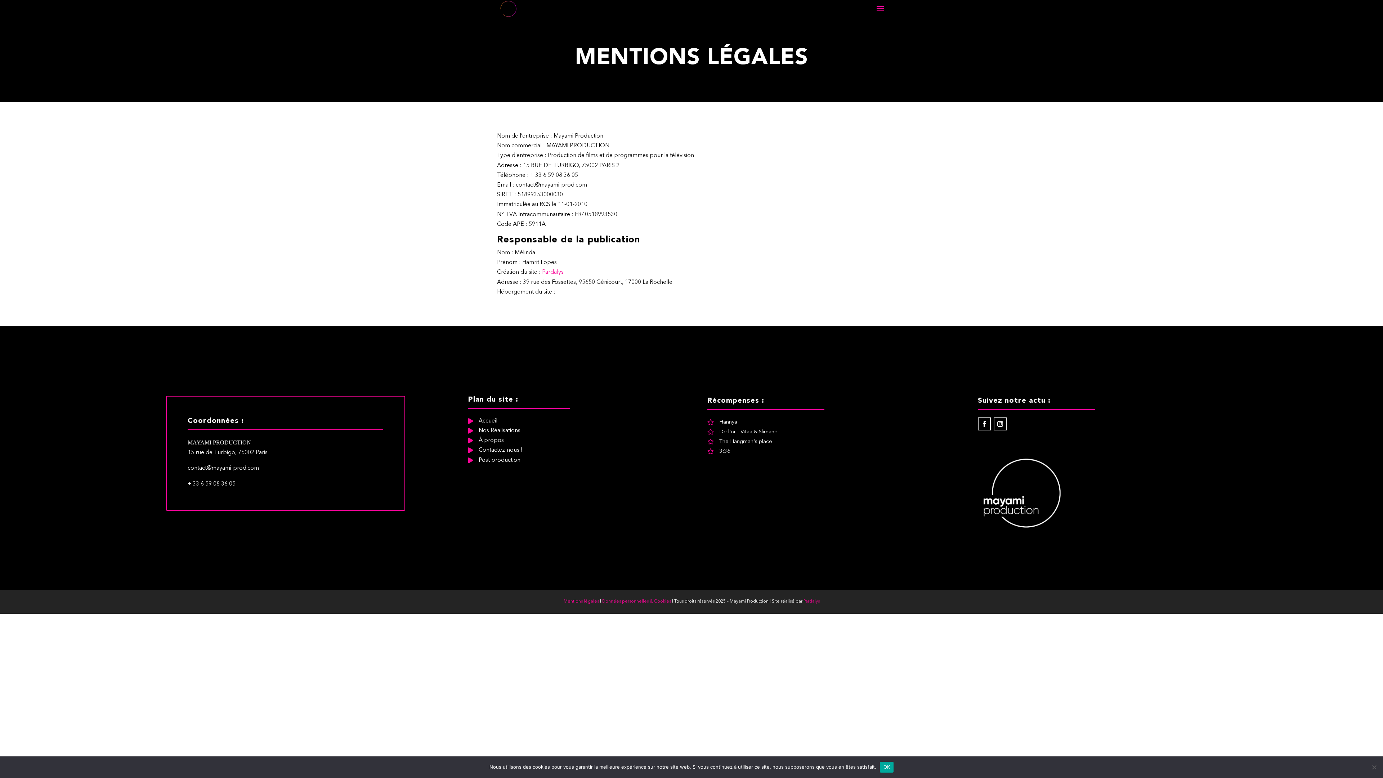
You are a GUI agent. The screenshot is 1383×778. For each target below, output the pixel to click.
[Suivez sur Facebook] (984, 423)
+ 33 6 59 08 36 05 (212, 484)
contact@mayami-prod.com (223, 468)
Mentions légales (581, 601)
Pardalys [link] (812, 601)
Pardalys (553, 272)
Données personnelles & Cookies (636, 601)
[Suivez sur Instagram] (1000, 423)
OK (886, 767)
